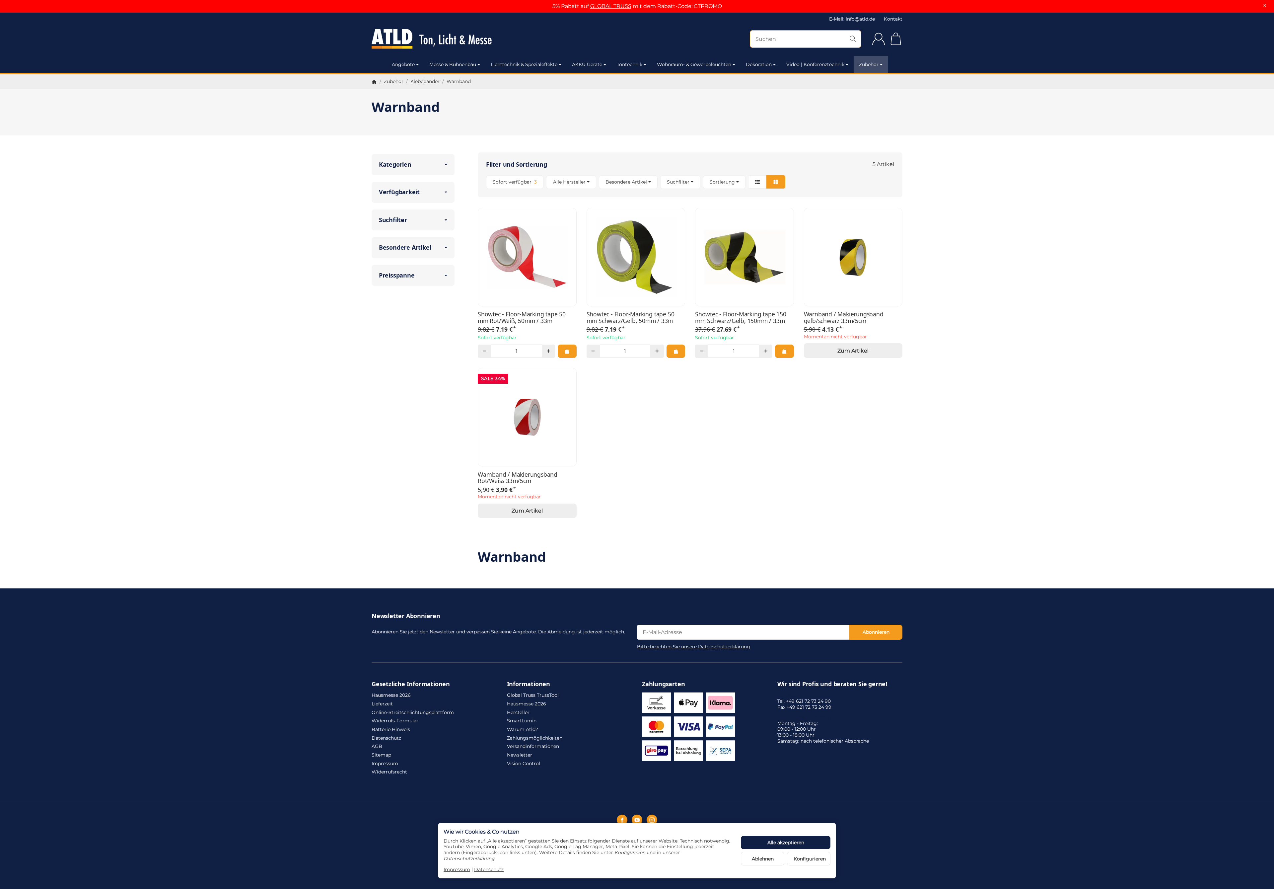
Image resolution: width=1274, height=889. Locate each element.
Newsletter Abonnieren (406, 616)
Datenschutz (489, 869)
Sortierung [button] (722, 182)
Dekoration (759, 64)
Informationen (528, 684)
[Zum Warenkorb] (895, 38)
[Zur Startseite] (451, 39)
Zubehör (869, 64)
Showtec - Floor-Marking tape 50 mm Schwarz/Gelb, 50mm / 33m (630, 317)
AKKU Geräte (587, 64)
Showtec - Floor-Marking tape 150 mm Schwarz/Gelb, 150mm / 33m (740, 317)
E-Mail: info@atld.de (852, 19)
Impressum (457, 869)
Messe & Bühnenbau (452, 64)
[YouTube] (637, 820)
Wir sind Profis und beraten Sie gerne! (832, 684)
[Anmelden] (878, 38)
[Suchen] (852, 39)
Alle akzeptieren (785, 842)
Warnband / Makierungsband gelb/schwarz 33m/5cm (844, 317)
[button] (690, 182)
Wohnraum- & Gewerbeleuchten (694, 64)
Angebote (403, 64)
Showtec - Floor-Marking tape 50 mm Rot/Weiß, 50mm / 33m (522, 317)
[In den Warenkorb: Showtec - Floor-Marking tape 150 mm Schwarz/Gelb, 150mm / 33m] (784, 351)
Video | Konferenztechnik (815, 64)
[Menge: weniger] (484, 351)
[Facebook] (622, 820)
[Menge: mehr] (548, 351)
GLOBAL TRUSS (610, 6)
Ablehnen (763, 858)
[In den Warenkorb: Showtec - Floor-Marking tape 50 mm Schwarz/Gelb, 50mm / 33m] (676, 351)
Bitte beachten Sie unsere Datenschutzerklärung (693, 646)
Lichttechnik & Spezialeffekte (524, 64)
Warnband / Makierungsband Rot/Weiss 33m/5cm (517, 477)
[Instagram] (652, 820)
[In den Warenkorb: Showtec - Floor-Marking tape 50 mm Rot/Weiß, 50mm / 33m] (567, 351)
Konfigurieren (810, 858)
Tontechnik (629, 64)
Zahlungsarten (663, 684)
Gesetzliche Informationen (411, 684)
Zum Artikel (853, 351)
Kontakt (893, 19)
